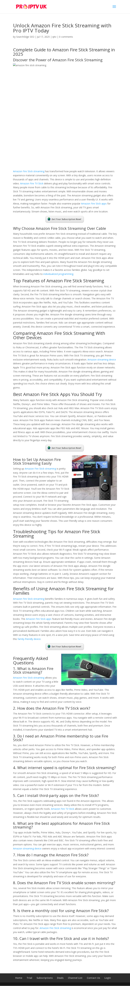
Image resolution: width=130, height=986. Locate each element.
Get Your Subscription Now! (66, 219)
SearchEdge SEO (25, 36)
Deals (60, 977)
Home (18, 977)
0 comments (66, 36)
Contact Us (93, 977)
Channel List (75, 977)
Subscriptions (45, 977)
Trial (29, 977)
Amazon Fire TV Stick (31, 183)
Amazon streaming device (102, 359)
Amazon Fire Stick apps (93, 203)
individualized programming (58, 274)
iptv (54, 36)
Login (107, 977)
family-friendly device (29, 639)
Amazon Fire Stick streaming (28, 171)
